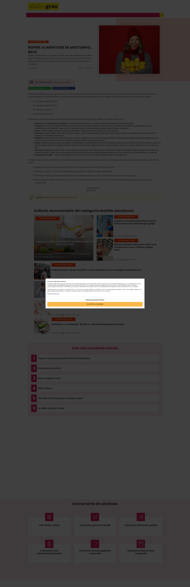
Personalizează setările (95, 300)
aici (58, 293)
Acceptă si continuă (95, 304)
